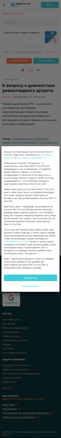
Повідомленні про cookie (16, 241)
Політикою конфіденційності (31, 157)
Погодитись (30, 277)
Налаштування (30, 286)
